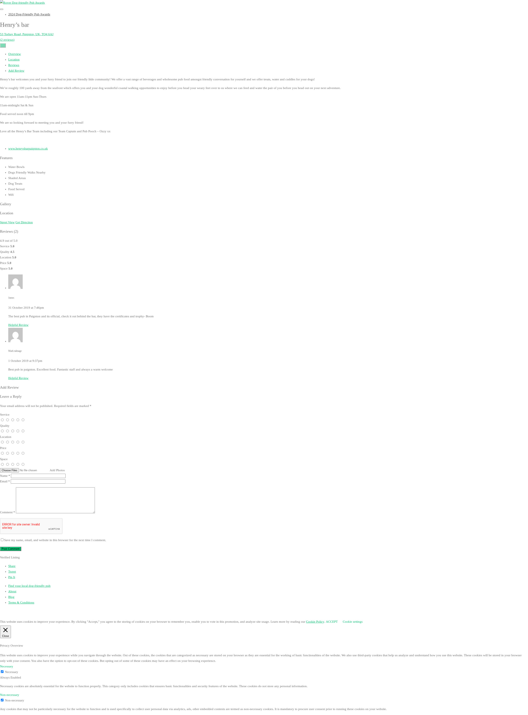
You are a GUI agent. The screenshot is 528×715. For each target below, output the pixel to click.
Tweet (12, 571)
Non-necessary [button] (9, 694)
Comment (7, 512)
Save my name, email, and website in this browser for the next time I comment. (55, 540)
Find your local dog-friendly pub (29, 585)
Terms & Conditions (21, 602)
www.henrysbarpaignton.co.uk (28, 148)
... (3, 45)
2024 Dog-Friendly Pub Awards (29, 14)
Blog (11, 597)
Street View (7, 222)
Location (14, 59)
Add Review (16, 70)
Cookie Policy (315, 621)
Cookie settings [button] (353, 621)
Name (5, 475)
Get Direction (24, 222)
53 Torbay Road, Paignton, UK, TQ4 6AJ (26, 34)
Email (5, 481)
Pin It (11, 577)
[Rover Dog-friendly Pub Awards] (22, 2)
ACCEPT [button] (332, 621)
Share (11, 566)
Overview (14, 54)
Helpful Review (18, 325)
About (12, 591)
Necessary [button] (6, 666)
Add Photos (57, 470)
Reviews (13, 65)
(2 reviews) (7, 39)
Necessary (11, 672)
